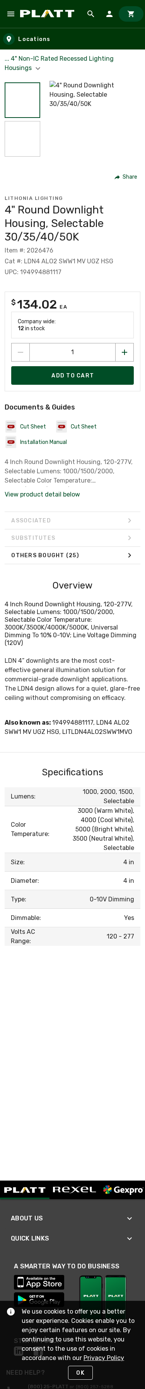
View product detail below (42, 494)
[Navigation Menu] (11, 14)
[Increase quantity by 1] (124, 352)
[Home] (48, 14)
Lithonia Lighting (34, 198)
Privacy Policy (104, 1358)
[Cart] (131, 14)
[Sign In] (109, 14)
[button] (22, 100)
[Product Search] (91, 14)
